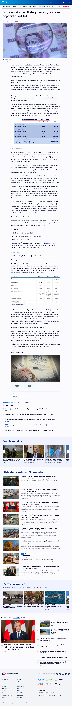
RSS (69, 703)
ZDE (27, 157)
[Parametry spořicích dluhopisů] (35, 289)
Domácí (25, 6)
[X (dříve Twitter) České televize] (66, 674)
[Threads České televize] (69, 674)
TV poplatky (5, 684)
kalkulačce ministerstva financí (26, 213)
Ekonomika (42, 6)
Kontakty (19, 697)
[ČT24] (4, 2)
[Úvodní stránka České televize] (10, 674)
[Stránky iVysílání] (59, 679)
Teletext (4, 686)
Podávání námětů (21, 693)
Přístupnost (27, 703)
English (12, 703)
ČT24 (26, 396)
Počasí (48, 6)
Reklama (19, 681)
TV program (5, 679)
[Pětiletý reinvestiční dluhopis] (35, 132)
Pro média (19, 679)
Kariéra (19, 690)
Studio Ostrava (20, 686)
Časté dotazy (20, 695)
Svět (30, 6)
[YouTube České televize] (63, 674)
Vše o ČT (4, 697)
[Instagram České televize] (57, 674)
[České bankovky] (35, 40)
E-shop (4, 693)
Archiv (21, 396)
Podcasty (4, 688)
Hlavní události (6, 6)
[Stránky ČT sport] (49, 679)
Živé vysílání (5, 681)
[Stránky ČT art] (48, 684)
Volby (19, 6)
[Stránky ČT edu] (57, 684)
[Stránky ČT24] (41, 679)
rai (4, 20)
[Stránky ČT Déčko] (40, 684)
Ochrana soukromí (20, 703)
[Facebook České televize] (60, 674)
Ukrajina (14, 6)
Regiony (35, 6)
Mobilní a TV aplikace (7, 695)
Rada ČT (19, 688)
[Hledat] (63, 2)
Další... (53, 6)
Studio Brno (20, 684)
